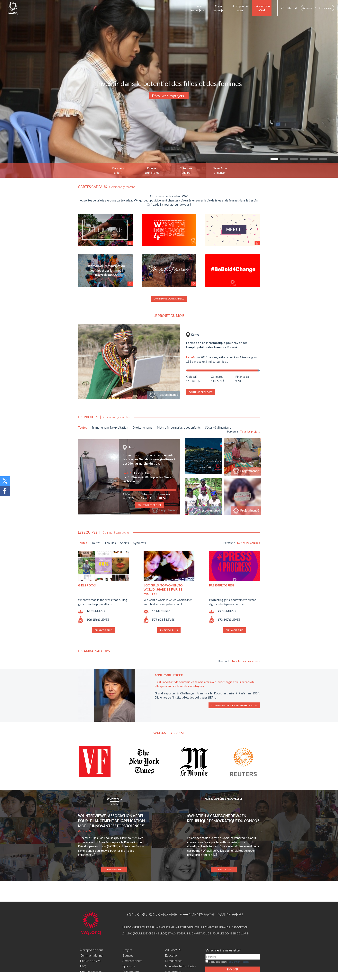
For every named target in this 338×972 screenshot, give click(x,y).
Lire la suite (114, 869)
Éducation (171, 955)
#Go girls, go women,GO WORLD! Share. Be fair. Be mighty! (163, 589)
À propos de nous (91, 950)
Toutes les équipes (248, 542)
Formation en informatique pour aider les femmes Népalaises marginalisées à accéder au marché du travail (149, 459)
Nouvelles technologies (180, 966)
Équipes (127, 955)
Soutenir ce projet (200, 392)
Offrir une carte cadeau (169, 298)
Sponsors (128, 966)
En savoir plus (103, 630)
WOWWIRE (114, 798)
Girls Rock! (87, 585)
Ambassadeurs (132, 960)
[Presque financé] (129, 361)
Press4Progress (221, 585)
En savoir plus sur (234, 705)
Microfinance (173, 960)
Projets (127, 950)
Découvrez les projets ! (169, 96)
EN (289, 8)
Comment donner (92, 955)
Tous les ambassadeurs (245, 661)
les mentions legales (238, 961)
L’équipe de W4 (90, 960)
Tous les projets (250, 431)
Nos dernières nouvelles (224, 798)
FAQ (83, 966)
